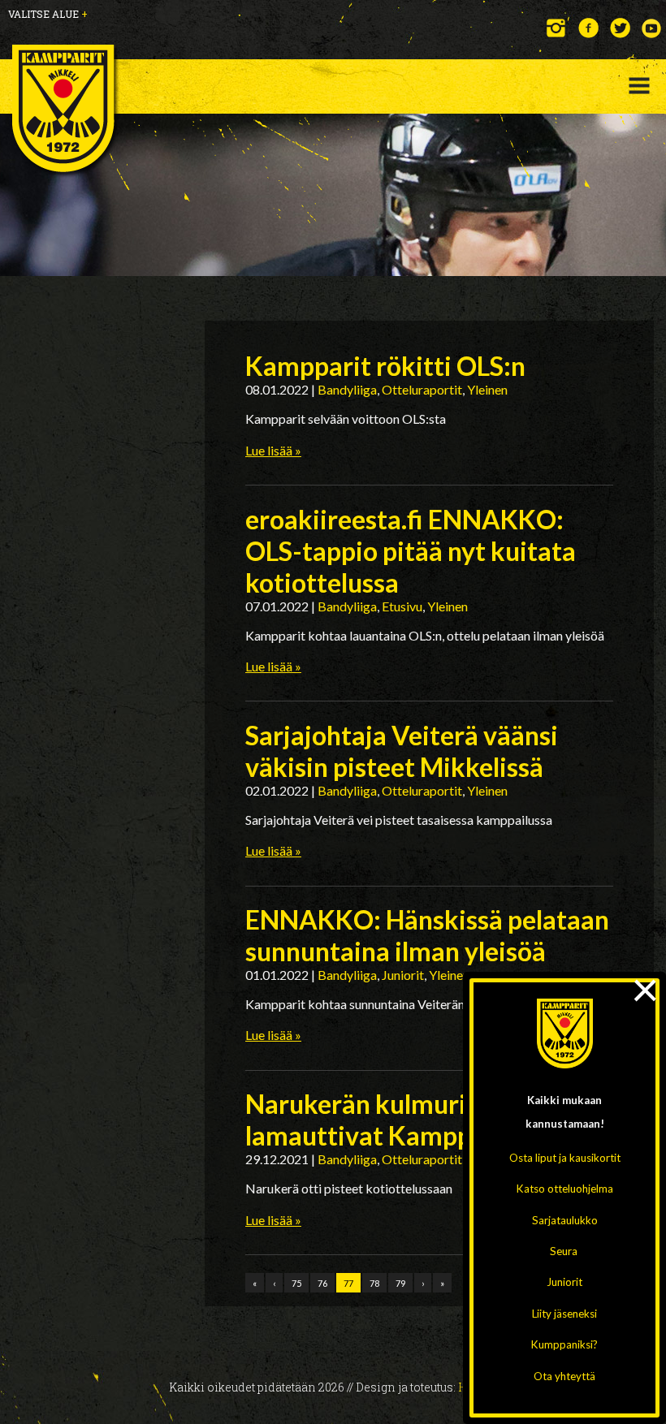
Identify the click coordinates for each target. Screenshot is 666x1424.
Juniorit (564, 1281)
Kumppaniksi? (564, 1344)
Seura (563, 1251)
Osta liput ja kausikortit (565, 1157)
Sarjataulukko (565, 1220)
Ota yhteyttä (564, 1376)
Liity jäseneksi (564, 1313)
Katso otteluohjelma (565, 1188)
